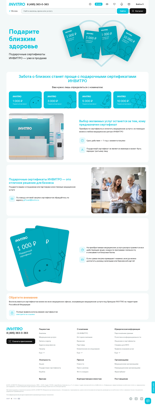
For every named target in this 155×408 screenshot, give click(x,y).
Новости (80, 364)
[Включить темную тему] (90, 4)
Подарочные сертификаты (50, 368)
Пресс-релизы (82, 368)
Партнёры (81, 345)
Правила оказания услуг (124, 349)
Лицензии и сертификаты (125, 341)
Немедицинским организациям (127, 368)
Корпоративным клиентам (89, 379)
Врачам (42, 379)
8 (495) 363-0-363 (38, 4)
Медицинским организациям (126, 364)
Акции (41, 364)
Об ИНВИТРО (82, 333)
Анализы (42, 333)
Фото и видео (82, 372)
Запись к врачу (45, 341)
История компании (84, 337)
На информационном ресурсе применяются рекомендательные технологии (30, 395)
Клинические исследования (88, 349)
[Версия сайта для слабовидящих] (107, 4)
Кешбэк (42, 372)
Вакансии (81, 341)
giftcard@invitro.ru (31, 200)
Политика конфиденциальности (128, 337)
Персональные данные (124, 333)
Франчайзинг (120, 372)
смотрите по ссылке (25, 314)
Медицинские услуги (47, 337)
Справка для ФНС (122, 345)
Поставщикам (121, 379)
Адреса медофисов (47, 345)
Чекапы (42, 349)
